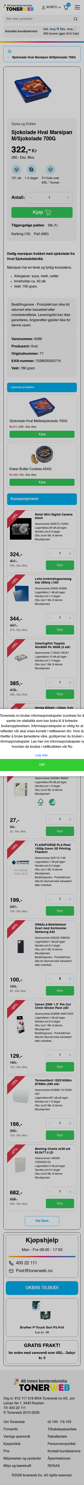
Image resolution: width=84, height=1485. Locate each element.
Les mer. (42, 755)
